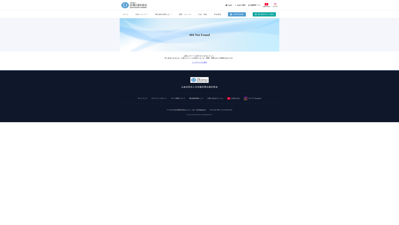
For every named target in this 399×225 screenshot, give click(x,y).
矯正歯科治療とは (162, 14)
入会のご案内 (241, 5)
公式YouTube (266, 6)
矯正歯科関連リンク (196, 98)
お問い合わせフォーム (215, 98)
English (230, 5)
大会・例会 (202, 14)
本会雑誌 (217, 14)
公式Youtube (235, 98)
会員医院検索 (238, 14)
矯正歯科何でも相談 (266, 14)
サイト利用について (178, 98)
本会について (140, 14)
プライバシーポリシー (159, 98)
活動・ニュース (185, 14)
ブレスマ (275, 6)
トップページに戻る (199, 62)
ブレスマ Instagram (254, 98)
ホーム (126, 14)
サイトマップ (142, 98)
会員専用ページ (255, 5)
